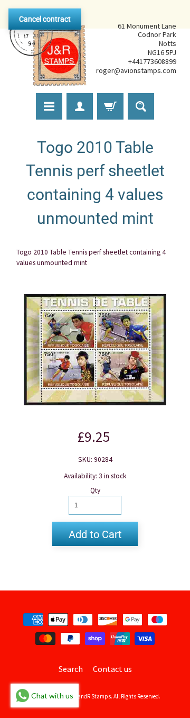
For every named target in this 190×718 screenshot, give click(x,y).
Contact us (112, 669)
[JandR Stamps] (48, 48)
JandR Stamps (93, 696)
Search (71, 669)
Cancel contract (45, 19)
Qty (95, 490)
